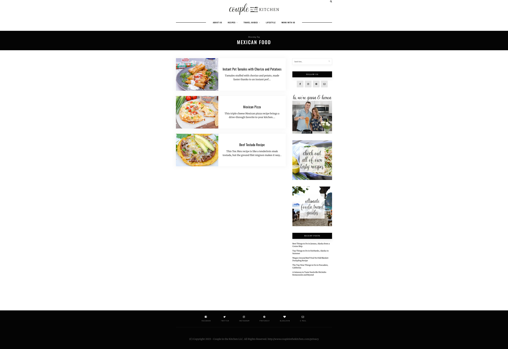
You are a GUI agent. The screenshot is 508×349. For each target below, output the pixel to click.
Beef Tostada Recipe (252, 144)
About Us (217, 22)
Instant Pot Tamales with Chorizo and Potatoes (252, 68)
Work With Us (288, 22)
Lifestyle (271, 22)
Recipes (231, 22)
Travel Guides (251, 22)
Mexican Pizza (252, 106)
